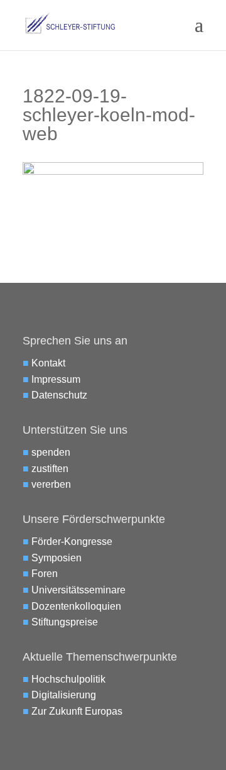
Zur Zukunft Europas (76, 711)
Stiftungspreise (64, 622)
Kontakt (48, 363)
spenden (50, 452)
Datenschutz (59, 395)
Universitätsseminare (78, 590)
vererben (51, 484)
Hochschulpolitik (68, 679)
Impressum (55, 379)
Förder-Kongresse (71, 541)
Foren (44, 573)
